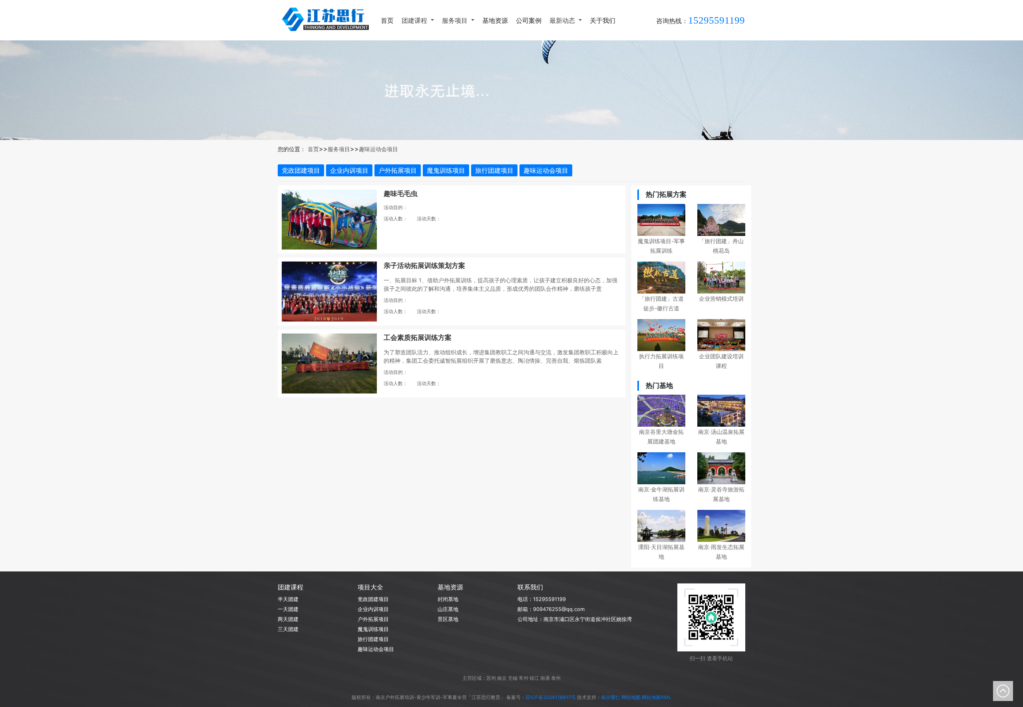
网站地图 (631, 697)
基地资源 (495, 20)
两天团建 (288, 619)
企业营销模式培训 (721, 298)
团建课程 (415, 20)
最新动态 (563, 20)
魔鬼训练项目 (446, 170)
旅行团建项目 (494, 170)
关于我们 (602, 20)
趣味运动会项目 (378, 149)
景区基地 (448, 619)
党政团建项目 (301, 170)
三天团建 (288, 629)
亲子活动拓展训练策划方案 (424, 266)
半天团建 (288, 599)
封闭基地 (448, 599)
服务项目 (456, 20)
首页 (387, 20)
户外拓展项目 (397, 170)
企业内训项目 (349, 170)
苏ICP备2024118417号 (550, 697)
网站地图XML (656, 697)
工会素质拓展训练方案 (418, 338)
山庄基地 (448, 609)
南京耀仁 (610, 697)
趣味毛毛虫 (401, 194)
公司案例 (528, 20)
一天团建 (288, 609)
